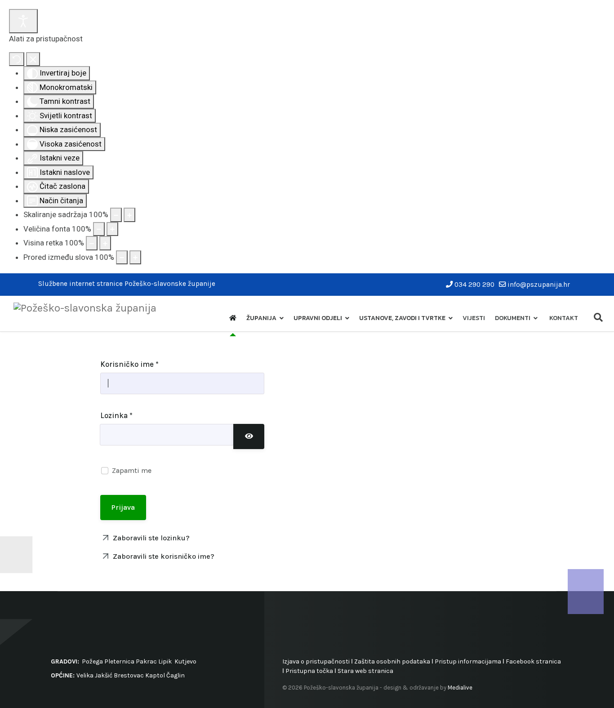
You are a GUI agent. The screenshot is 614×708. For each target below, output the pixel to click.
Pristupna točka (309, 671)
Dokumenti (512, 318)
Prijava (123, 507)
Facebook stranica (533, 661)
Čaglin (175, 675)
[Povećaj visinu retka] (105, 243)
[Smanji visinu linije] (92, 243)
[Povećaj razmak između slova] (135, 257)
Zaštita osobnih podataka (392, 661)
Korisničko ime (129, 364)
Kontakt (563, 318)
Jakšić (103, 675)
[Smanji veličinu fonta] (99, 229)
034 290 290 (474, 285)
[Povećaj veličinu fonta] (112, 229)
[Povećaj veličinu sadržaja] (129, 215)
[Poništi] (16, 59)
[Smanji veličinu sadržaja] (116, 215)
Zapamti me (131, 470)
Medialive (460, 687)
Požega (92, 661)
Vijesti (474, 318)
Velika (84, 675)
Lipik (165, 661)
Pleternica (119, 661)
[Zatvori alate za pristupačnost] (33, 59)
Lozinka (116, 415)
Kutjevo (184, 661)
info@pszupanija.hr (538, 285)
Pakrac (146, 661)
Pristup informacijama (468, 661)
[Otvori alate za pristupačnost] (23, 21)
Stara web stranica (365, 671)
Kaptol (155, 675)
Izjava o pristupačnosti (316, 661)
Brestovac (129, 675)
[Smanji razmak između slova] (122, 257)
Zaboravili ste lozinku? (150, 538)
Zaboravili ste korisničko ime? (162, 556)
